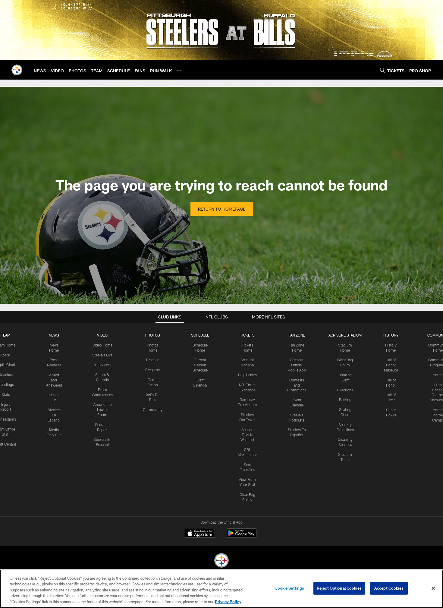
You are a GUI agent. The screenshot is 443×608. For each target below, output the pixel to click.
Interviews (102, 364)
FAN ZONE (297, 335)
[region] (221, 588)
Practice (152, 360)
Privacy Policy (228, 601)
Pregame (152, 370)
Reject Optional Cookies (339, 588)
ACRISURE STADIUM (345, 335)
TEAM (5, 335)
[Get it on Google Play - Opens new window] (241, 536)
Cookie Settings (289, 588)
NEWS (54, 335)
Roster (5, 355)
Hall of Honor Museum (391, 365)
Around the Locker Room (102, 409)
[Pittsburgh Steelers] (221, 561)
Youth (438, 375)
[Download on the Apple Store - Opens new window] (199, 534)
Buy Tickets (247, 375)
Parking (345, 399)
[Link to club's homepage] (17, 70)
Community (152, 409)
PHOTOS (152, 335)
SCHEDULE (200, 335)
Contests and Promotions (296, 385)
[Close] (433, 588)
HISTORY (391, 335)
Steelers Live (102, 355)
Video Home (102, 345)
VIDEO (102, 335)
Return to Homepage (221, 209)
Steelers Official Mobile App (296, 365)
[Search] (382, 70)
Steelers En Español (54, 415)
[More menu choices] (179, 70)
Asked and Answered (54, 380)
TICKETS (247, 335)
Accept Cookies (389, 588)
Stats (6, 394)
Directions (345, 390)
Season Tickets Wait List (247, 435)
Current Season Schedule (200, 365)
